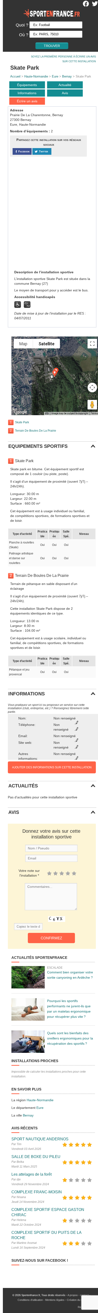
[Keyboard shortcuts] (47, 413)
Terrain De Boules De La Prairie (35, 430)
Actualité (65, 85)
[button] (54, 373)
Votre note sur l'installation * (29, 873)
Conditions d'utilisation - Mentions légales (41, 1299)
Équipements (27, 85)
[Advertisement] (49, 213)
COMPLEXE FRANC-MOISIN (36, 1192)
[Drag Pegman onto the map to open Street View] (92, 404)
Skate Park (22, 422)
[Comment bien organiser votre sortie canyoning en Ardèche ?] (28, 977)
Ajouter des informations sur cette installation (52, 767)
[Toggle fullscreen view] (92, 343)
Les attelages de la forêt (31, 1174)
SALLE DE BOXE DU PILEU (35, 1157)
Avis (65, 93)
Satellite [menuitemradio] (46, 343)
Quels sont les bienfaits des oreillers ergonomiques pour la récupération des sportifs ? (70, 1038)
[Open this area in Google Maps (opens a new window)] (20, 412)
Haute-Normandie (36, 76)
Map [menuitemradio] (23, 343)
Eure (55, 76)
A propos (73, 1295)
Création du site (76, 1299)
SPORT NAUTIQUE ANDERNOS (40, 1139)
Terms (94, 413)
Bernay (67, 76)
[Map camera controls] (92, 387)
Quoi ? (22, 25)
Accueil (15, 76)
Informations (27, 93)
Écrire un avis (27, 101)
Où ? (23, 34)
